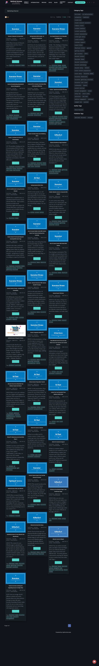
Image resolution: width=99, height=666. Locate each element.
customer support (80, 42)
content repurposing (13, 415)
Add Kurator (80, 2)
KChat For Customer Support (58, 441)
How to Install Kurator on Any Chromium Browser (15, 190)
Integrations (35, 2)
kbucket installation (55, 172)
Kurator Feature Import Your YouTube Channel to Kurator (37, 476)
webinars (52, 423)
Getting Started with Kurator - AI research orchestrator (37, 37)
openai (57, 122)
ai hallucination (11, 467)
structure (37, 115)
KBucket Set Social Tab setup (37, 525)
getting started (16, 565)
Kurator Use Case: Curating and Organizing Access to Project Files (15, 586)
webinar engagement (12, 414)
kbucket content (12, 567)
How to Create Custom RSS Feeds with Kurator (58, 244)
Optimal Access (66, 632)
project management (12, 617)
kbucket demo (56, 170)
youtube (30, 115)
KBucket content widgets (58, 539)
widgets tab (58, 568)
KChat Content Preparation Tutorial (37, 381)
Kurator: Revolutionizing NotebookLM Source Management (16, 85)
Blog (55, 2)
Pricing (44, 2)
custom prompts (79, 39)
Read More (15, 361)
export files (78, 45)
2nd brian (16, 170)
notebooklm (14, 119)
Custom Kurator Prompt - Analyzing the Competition (15, 289)
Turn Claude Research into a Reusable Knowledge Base (58, 37)
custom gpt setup (55, 124)
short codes (86, 93)
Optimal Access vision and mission (15, 488)
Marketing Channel (12, 11)
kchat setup (39, 212)
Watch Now (15, 61)
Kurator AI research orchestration (15, 36)
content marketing (80, 31)
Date (64, 17)
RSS (8, 17)
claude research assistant (82, 23)
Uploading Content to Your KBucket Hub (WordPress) (15, 535)
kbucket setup (79, 68)
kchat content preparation (36, 408)
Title (69, 17)
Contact (70, 2)
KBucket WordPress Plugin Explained (58, 142)
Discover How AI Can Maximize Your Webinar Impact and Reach (15, 384)
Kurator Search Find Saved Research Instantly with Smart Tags (16, 237)
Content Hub (62, 2)
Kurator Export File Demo (58, 293)
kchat (32, 212)
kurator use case (55, 67)
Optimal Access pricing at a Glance (15, 338)
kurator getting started (58, 118)
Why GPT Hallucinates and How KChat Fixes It (15, 438)
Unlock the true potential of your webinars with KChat (58, 393)
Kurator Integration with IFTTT (37, 332)
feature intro (11, 168)
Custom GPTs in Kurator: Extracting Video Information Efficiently (37, 85)
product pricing (15, 365)
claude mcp (78, 20)
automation (32, 363)
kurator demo (20, 65)
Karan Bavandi (79, 109)
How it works (26, 2)
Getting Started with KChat (37, 185)
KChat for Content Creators (37, 427)
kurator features (34, 164)
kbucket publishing (56, 570)
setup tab (77, 93)
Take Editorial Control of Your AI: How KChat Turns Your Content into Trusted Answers (58, 342)
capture (12, 65)
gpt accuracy (78, 53)
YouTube (90, 117)
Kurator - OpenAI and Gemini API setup (58, 89)
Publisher (58, 17)
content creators (55, 373)
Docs (50, 2)
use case (59, 371)
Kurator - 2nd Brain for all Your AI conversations (15, 138)
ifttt (38, 363)
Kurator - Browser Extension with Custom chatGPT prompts (37, 283)
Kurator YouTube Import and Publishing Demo (37, 134)
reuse (64, 65)
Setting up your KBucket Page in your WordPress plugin (58, 490)
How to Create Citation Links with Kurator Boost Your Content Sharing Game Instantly (37, 233)
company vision (14, 515)
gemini (62, 122)
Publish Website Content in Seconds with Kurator (58, 193)
